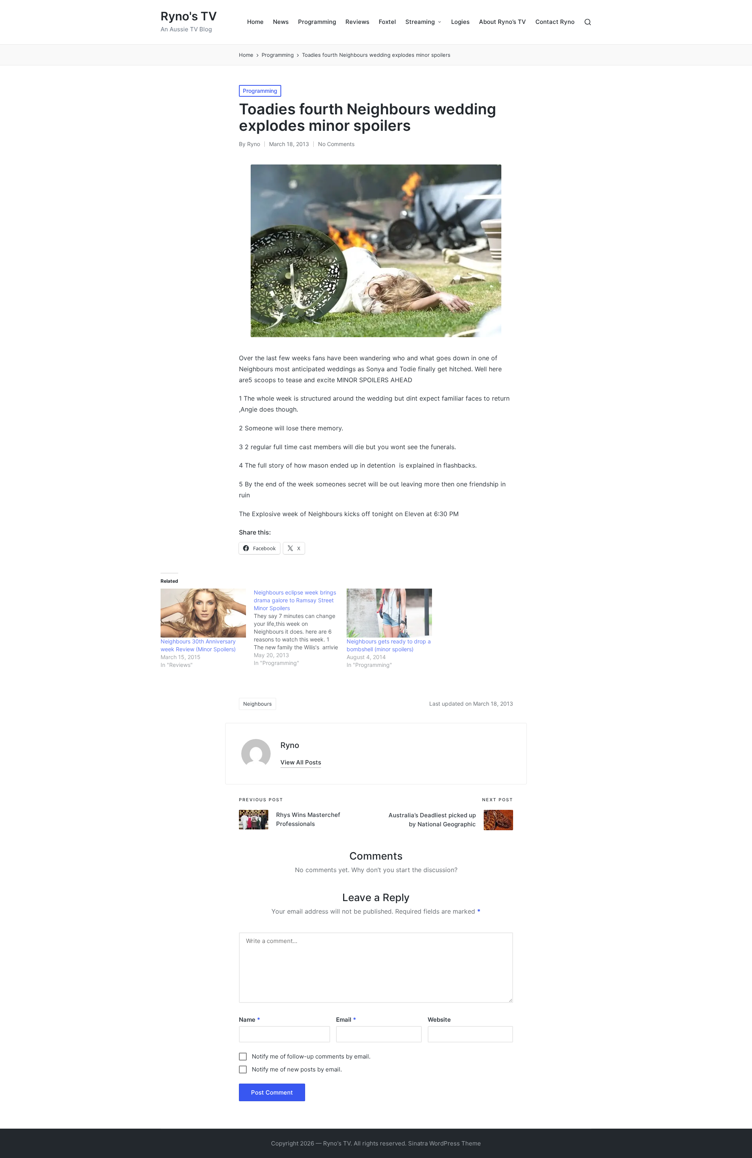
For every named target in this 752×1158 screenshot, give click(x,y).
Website (439, 1019)
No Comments (336, 144)
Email (346, 1019)
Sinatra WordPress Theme (444, 1143)
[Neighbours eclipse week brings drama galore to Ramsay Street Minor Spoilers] (300, 628)
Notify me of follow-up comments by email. (311, 1056)
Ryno (289, 745)
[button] (300, 762)
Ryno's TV (189, 16)
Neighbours (257, 704)
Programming (260, 90)
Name (249, 1019)
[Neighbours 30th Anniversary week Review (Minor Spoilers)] (203, 613)
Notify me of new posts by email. (297, 1069)
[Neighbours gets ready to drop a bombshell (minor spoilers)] (389, 613)
